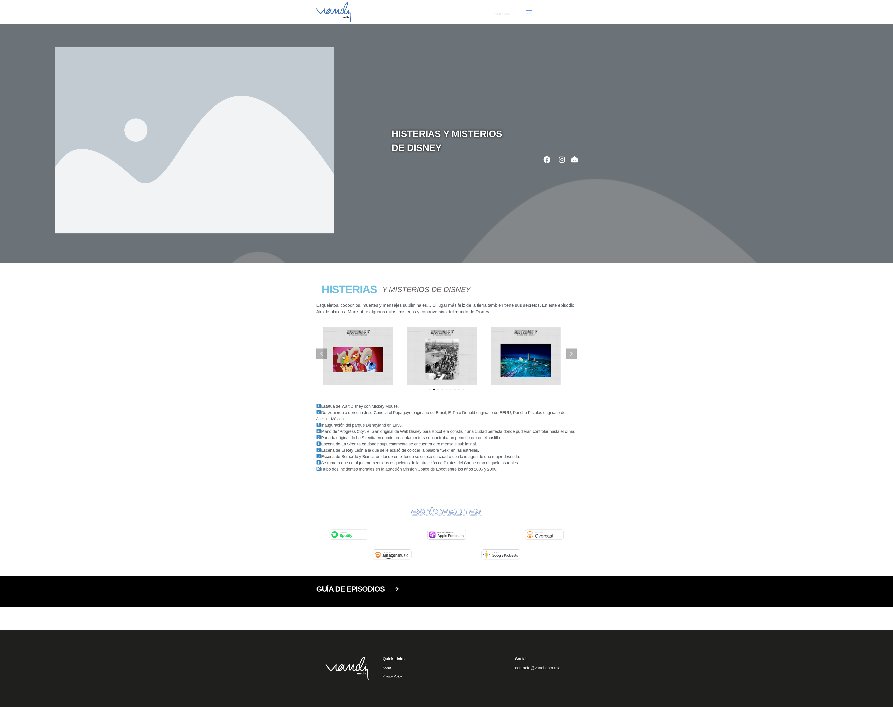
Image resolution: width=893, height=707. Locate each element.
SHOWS (502, 14)
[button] (429, 389)
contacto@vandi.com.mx (537, 668)
